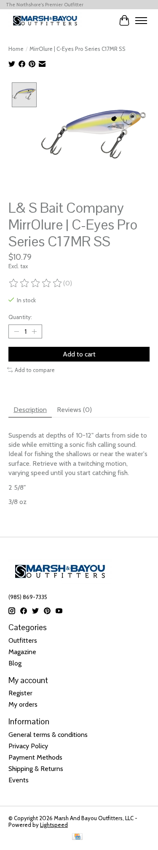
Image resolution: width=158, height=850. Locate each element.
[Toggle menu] (141, 20)
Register (20, 693)
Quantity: (20, 317)
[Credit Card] (77, 837)
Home (16, 48)
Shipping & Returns (35, 769)
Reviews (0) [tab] (74, 410)
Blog (14, 663)
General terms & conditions (48, 735)
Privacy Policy (28, 746)
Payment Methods (35, 757)
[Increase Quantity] (34, 331)
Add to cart (79, 354)
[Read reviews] (35, 283)
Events (18, 780)
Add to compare (35, 370)
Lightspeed (54, 824)
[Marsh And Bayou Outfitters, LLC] (45, 20)
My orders (22, 704)
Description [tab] (30, 410)
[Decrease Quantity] (16, 331)
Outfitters (22, 640)
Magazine (22, 652)
